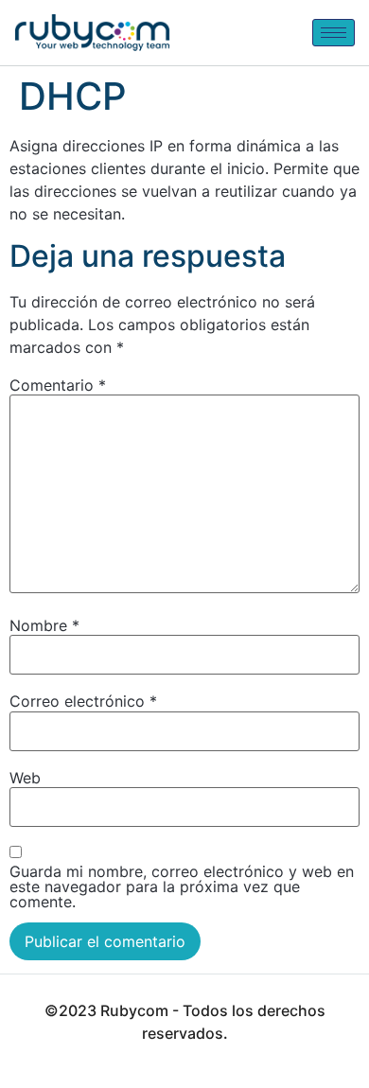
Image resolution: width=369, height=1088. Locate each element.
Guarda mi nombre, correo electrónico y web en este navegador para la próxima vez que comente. (181, 886)
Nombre (44, 625)
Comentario (57, 385)
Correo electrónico (83, 701)
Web (25, 777)
